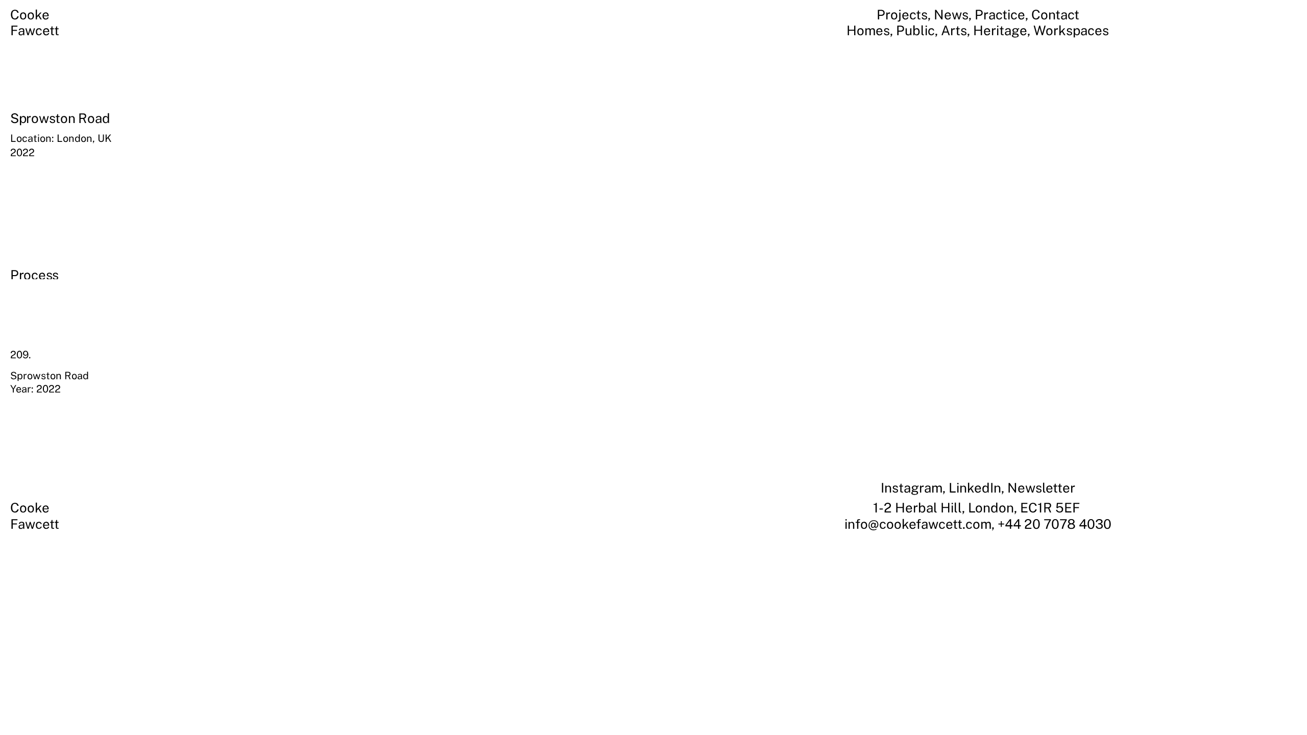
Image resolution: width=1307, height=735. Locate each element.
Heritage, (1003, 30)
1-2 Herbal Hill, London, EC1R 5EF (978, 508)
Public (915, 30)
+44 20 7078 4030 (1054, 524)
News (951, 14)
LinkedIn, (978, 488)
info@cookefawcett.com (917, 524)
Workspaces (1071, 30)
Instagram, (915, 488)
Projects (902, 14)
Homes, (871, 30)
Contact (1055, 14)
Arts (954, 30)
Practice (1000, 14)
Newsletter (1041, 488)
